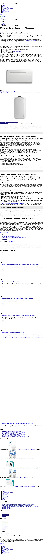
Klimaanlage (4, 232)
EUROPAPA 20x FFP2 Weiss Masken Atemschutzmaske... (25, 486)
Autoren (3, 513)
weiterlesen (16, 267)
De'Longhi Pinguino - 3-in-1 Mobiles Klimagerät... (9, 122)
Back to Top (2, 543)
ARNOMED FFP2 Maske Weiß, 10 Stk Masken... (27, 449)
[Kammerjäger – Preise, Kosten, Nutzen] (22, 274)
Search (16, 3)
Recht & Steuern (5, 7)
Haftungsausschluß (5, 515)
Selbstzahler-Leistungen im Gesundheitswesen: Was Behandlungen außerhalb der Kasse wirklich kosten (20, 506)
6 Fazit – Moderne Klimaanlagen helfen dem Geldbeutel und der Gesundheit (15, 436)
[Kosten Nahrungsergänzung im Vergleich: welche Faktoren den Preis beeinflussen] (22, 257)
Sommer (7, 232)
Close (1, 544)
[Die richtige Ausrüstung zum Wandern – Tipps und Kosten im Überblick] (22, 308)
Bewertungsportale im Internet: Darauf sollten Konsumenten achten (17, 298)
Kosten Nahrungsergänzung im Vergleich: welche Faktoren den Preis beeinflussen (21, 264)
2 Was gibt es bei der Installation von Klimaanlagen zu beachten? (13, 432)
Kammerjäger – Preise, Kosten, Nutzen (11, 281)
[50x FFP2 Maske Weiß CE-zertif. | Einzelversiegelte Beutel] (12, 477)
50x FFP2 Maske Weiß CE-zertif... (22, 477)
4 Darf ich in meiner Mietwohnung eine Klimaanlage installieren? (13, 434)
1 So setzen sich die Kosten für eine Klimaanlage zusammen (13, 431)
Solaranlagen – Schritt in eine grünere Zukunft (13, 332)
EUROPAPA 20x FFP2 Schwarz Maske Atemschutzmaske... (25, 468)
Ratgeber (3, 12)
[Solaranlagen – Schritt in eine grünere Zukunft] (22, 325)
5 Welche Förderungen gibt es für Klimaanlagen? (11, 435)
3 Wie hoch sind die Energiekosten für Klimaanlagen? (11, 433)
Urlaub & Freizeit (5, 498)
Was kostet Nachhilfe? (6, 507)
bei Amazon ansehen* (4, 92)
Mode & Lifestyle (5, 11)
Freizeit (3, 10)
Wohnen (3, 6)
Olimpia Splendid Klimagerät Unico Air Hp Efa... (9, 91)
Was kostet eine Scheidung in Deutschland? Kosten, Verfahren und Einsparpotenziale (17, 505)
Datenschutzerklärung (6, 514)
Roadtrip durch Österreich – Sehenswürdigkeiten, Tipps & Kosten (17, 423)
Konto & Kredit (5, 9)
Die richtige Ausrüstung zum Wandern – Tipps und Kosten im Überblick (18, 315)
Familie (3, 5)
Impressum (4, 516)
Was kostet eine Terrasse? (6, 508)
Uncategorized (4, 497)
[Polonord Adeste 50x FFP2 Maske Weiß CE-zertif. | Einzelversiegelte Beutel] (12, 458)
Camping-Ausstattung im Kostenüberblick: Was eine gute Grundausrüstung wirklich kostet (18, 504)
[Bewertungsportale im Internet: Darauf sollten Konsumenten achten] (22, 291)
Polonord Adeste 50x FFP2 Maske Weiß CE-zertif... (25, 458)
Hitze (1, 232)
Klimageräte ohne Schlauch (31, 40)
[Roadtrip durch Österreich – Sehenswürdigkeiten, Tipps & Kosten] (22, 379)
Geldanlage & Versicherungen (7, 8)
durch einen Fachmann (17, 51)
